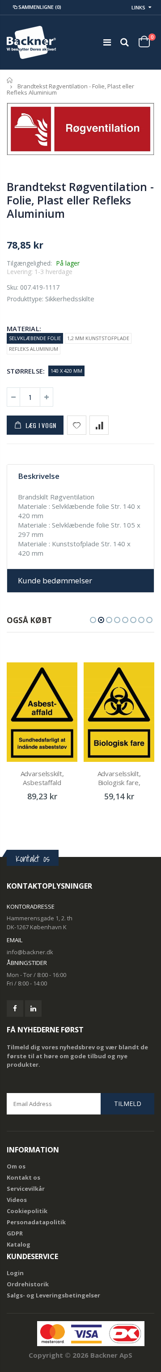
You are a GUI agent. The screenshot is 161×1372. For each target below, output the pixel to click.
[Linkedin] (33, 1008)
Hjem (10, 80)
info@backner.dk (30, 952)
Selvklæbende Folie (35, 338)
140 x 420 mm (66, 370)
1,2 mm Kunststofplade (98, 338)
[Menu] (107, 42)
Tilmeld (127, 1103)
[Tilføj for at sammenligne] (99, 425)
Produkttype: (25, 299)
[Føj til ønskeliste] (76, 425)
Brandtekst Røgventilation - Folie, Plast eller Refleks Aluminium (80, 200)
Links (138, 7)
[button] (93, 620)
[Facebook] (15, 1008)
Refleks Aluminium (33, 348)
